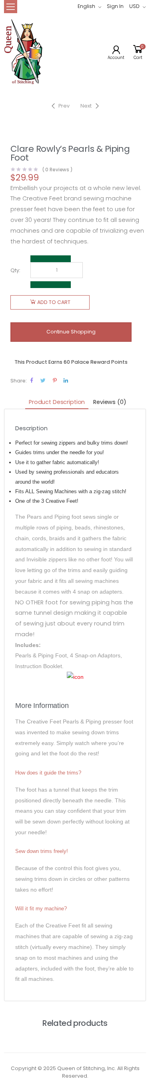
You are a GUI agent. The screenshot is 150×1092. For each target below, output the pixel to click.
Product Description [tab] (57, 402)
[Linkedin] (66, 380)
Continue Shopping (71, 331)
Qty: (15, 270)
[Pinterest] (54, 380)
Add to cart (53, 302)
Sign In (115, 6)
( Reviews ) (57, 170)
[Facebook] (31, 380)
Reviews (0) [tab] (109, 402)
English (86, 6)
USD (134, 6)
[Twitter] (43, 380)
